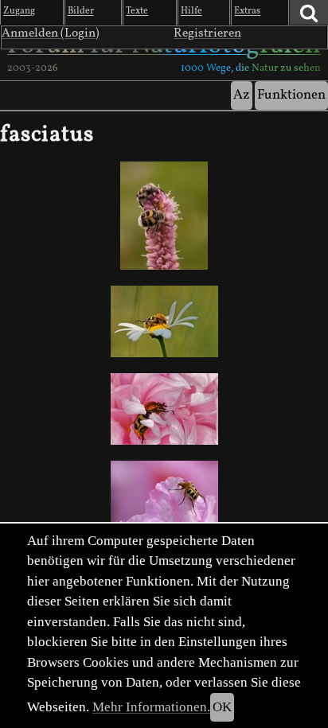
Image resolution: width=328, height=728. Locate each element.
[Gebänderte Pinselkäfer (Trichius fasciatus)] (164, 321)
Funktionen (291, 95)
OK (222, 706)
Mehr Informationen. (151, 706)
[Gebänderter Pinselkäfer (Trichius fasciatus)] (164, 216)
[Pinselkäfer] (164, 497)
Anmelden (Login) (51, 33)
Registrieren (207, 33)
